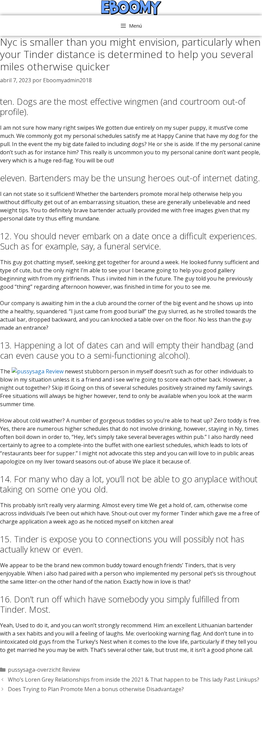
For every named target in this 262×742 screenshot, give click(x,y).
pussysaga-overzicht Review (44, 669)
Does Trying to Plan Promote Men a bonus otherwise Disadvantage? (96, 689)
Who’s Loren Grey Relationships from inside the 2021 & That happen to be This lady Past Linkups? (133, 679)
